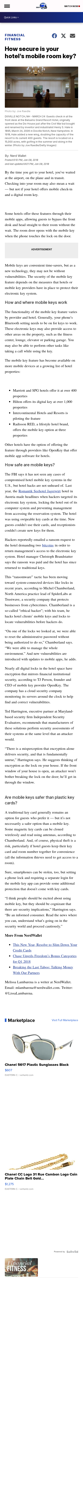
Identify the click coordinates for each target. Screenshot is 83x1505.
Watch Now (71, 6)
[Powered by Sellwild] (72, 1251)
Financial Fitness (15, 37)
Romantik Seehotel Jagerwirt (40, 490)
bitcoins (48, 545)
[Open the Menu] (6, 6)
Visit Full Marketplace (65, 1020)
